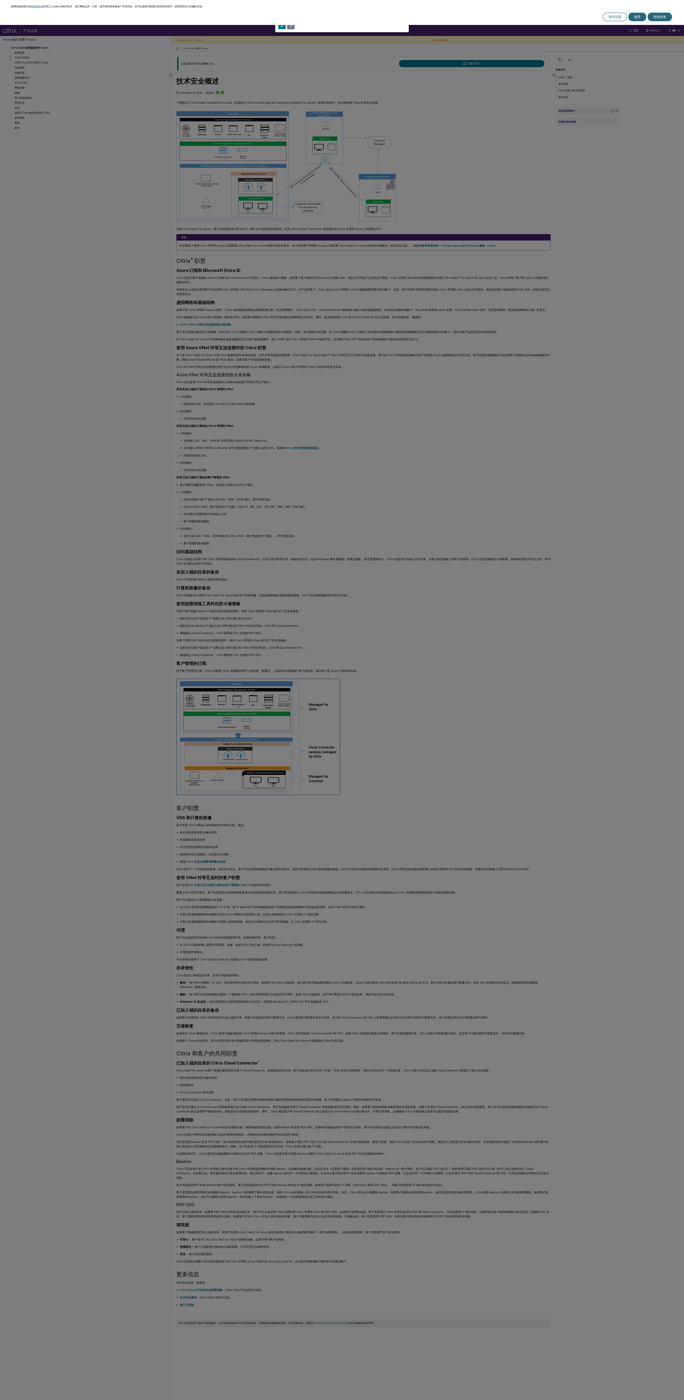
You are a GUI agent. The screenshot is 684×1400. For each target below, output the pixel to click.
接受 (637, 17)
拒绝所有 (659, 17)
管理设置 (614, 17)
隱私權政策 (37, 6)
